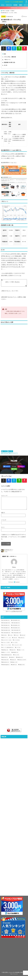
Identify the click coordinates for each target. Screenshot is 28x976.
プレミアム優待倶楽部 (8, 647)
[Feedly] (14, 469)
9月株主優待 (6, 630)
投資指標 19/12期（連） (9, 62)
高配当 (22, 664)
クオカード (6, 642)
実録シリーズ (6, 652)
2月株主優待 (16, 620)
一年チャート (6, 59)
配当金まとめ (22, 659)
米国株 (12, 657)
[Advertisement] (14, 385)
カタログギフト (14, 453)
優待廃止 (5, 649)
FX (10, 635)
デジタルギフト (17, 645)
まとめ (4, 65)
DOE (4, 635)
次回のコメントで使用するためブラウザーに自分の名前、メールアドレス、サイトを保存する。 (13, 537)
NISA (23, 635)
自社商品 (6, 659)
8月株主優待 (16, 627)
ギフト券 (17, 640)
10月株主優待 (16, 630)
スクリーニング (7, 645)
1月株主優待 (6, 620)
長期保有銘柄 (6, 664)
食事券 (14, 664)
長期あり (14, 662)
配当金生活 (6, 662)
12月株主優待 (5, 453)
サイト (3, 527)
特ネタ (16, 654)
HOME (3, 10)
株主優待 (7, 10)
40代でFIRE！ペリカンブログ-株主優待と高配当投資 (14, 1)
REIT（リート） (6, 637)
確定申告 (5, 657)
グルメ (14, 642)
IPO (16, 635)
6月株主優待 (16, 625)
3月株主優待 (6, 622)
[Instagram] (21, 466)
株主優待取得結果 (7, 654)
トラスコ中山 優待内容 (9, 57)
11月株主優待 (6, 632)
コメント (4, 495)
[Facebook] (6, 466)
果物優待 (15, 652)
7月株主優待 (6, 627)
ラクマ (18, 647)
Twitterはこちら (14, 7)
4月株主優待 (16, 622)
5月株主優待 (6, 625)
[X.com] (14, 466)
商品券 (13, 649)
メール (3, 520)
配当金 (13, 659)
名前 (3, 512)
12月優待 (12, 10)
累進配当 (20, 657)
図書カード (21, 649)
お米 (15, 637)
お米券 (22, 637)
